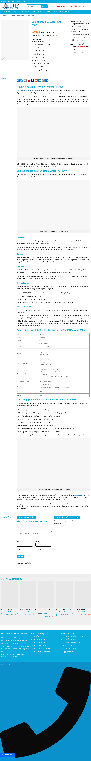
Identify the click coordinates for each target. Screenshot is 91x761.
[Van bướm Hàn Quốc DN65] (28, 594)
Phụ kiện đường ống (52, 11)
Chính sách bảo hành (39, 642)
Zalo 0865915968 (7, 755)
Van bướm (31, 15)
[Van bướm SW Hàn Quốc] (64, 594)
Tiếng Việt (80, 6)
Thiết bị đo (36, 11)
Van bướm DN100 (6, 610)
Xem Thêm (9, 614)
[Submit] (44, 6)
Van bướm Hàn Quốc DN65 (28, 610)
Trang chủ (7, 11)
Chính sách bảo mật (38, 639)
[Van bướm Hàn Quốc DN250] (46, 594)
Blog (67, 11)
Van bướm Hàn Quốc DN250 (44, 611)
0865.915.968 (67, 6)
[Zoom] (3, 58)
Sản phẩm (12, 15)
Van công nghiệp (21, 11)
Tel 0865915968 (7, 759)
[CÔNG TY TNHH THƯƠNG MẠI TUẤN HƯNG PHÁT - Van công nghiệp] (12, 6)
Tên (18, 541)
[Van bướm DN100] (9, 594)
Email (37, 541)
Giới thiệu (35, 636)
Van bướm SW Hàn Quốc (63, 610)
